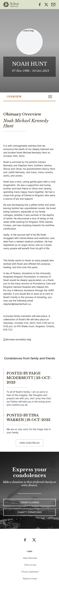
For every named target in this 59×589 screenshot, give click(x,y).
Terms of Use (30, 565)
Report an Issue (30, 578)
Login (29, 551)
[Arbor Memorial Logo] (11, 4)
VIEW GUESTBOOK (29, 442)
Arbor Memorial (30, 558)
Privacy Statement (30, 571)
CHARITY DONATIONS (29, 512)
